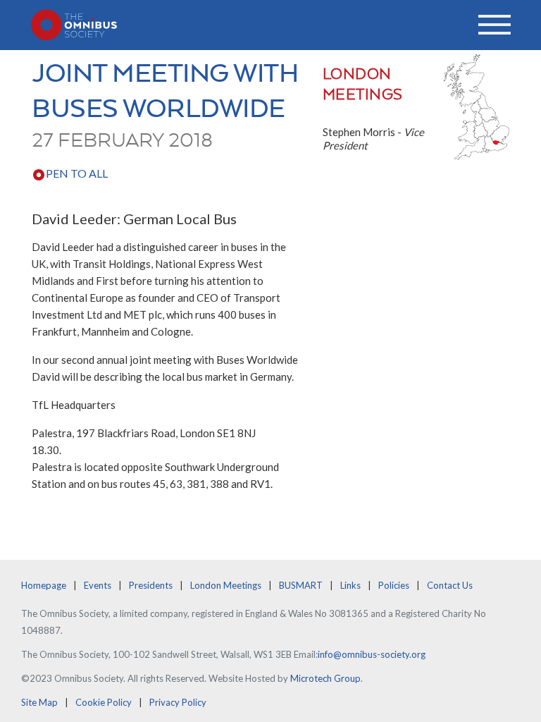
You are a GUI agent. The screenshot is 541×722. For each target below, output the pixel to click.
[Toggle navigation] (494, 25)
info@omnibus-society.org (371, 654)
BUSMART (301, 585)
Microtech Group (325, 678)
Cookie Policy (103, 702)
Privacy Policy (177, 702)
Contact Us (450, 585)
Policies (393, 585)
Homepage (43, 585)
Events (97, 585)
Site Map (39, 702)
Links (350, 585)
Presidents (151, 585)
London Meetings (225, 585)
